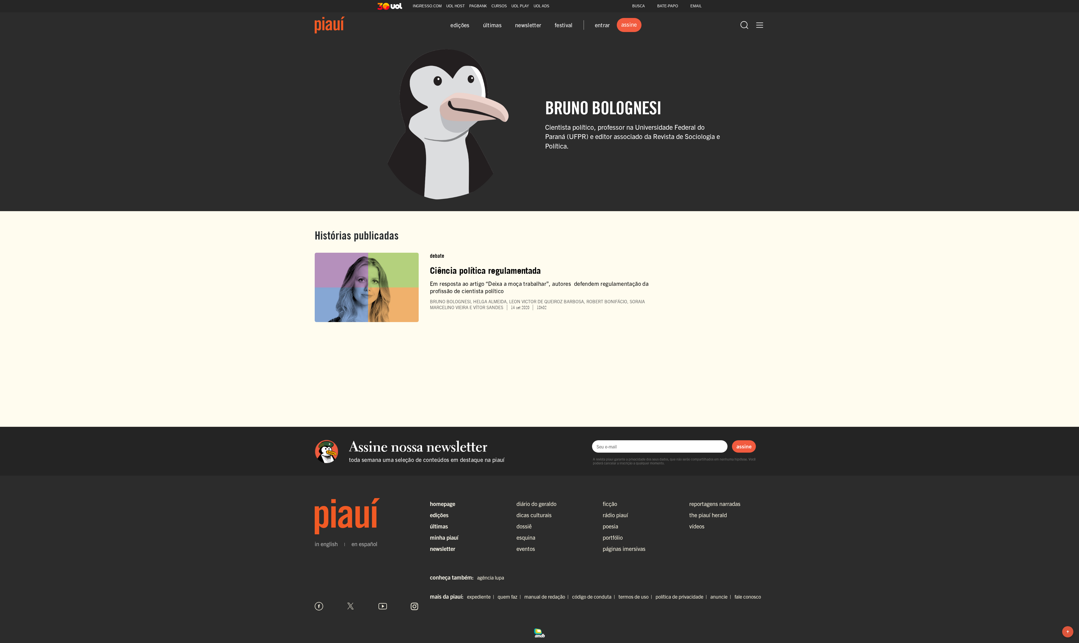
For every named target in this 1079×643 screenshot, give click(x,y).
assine (744, 446)
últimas (492, 24)
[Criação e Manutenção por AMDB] (539, 632)
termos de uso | (636, 596)
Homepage (442, 503)
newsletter (528, 24)
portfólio (613, 537)
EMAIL (696, 6)
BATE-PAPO (667, 6)
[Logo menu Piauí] (330, 25)
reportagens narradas (714, 503)
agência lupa (490, 577)
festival (564, 24)
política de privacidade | (682, 596)
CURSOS (499, 6)
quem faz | (510, 596)
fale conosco (748, 596)
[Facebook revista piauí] (319, 606)
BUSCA (638, 6)
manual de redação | (547, 596)
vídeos (696, 526)
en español (364, 544)
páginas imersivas (624, 548)
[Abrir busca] (744, 25)
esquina (525, 537)
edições (459, 24)
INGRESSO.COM (427, 6)
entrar (602, 24)
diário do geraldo (536, 503)
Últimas (439, 526)
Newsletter (442, 548)
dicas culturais (534, 514)
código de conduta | (594, 596)
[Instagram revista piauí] (414, 606)
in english (326, 544)
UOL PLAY (520, 6)
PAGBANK (478, 6)
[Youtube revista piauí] (382, 606)
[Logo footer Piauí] (367, 516)
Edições (439, 514)
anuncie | (721, 596)
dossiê (524, 526)
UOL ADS (541, 6)
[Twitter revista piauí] (350, 606)
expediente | (482, 596)
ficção (610, 503)
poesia (610, 526)
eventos (525, 548)
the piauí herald (708, 514)
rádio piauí (615, 514)
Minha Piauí (444, 537)
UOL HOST (455, 6)
